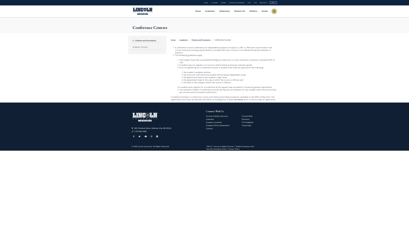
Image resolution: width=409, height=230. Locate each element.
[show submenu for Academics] (216, 11)
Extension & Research (237, 3)
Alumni (265, 11)
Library (223, 3)
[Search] (274, 11)
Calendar (210, 119)
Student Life (239, 11)
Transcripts (246, 125)
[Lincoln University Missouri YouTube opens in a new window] (145, 136)
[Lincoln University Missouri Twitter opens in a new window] (139, 136)
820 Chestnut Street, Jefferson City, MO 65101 (152, 128)
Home (173, 40)
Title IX (209, 146)
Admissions (224, 11)
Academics (210, 11)
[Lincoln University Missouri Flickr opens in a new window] (157, 136)
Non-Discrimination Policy (217, 149)
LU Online (214, 3)
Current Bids (247, 116)
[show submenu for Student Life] (246, 11)
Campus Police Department (217, 125)
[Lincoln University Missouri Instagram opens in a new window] (151, 136)
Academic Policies (140, 47)
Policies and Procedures (145, 41)
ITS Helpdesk (247, 122)
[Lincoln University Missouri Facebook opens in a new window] (134, 136)
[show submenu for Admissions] (231, 11)
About (198, 11)
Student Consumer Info (244, 146)
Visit (249, 3)
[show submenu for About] (202, 11)
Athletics (253, 11)
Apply (273, 2)
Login (206, 3)
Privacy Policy (234, 149)
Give (255, 3)
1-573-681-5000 (140, 131)
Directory (246, 119)
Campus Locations (214, 122)
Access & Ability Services (217, 116)
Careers (209, 128)
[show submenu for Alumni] (269, 11)
